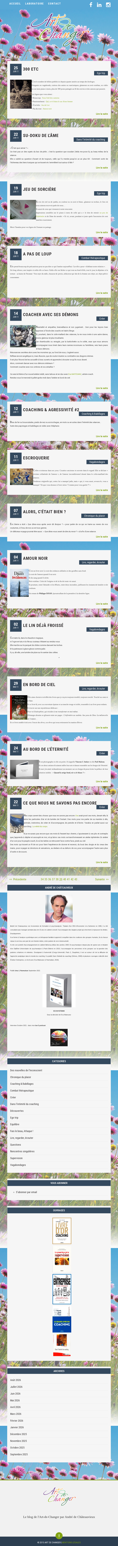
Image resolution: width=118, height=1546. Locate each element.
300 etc (31, 69)
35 (45, 879)
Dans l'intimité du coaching (91, 139)
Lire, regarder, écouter (93, 562)
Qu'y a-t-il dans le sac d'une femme (59, 101)
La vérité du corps (40, 826)
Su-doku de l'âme (41, 135)
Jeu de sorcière (39, 189)
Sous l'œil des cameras (50, 98)
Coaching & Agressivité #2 (51, 409)
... (39, 879)
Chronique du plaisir (94, 515)
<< (10, 879)
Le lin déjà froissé (43, 625)
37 (53, 879)
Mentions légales (71, 1542)
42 (72, 879)
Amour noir (47, 109)
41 (68, 879)
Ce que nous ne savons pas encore (60, 803)
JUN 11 (16, 69)
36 (49, 879)
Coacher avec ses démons (50, 314)
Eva (77, 816)
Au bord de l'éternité (45, 749)
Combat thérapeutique (93, 257)
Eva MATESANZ (74, 374)
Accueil (15, 3)
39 (60, 879)
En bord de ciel (39, 684)
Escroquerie (36, 457)
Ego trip (101, 73)
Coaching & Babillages (93, 413)
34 (42, 879)
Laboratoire (34, 3)
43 (75, 879)
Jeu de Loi (45, 105)
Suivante (100, 879)
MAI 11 (16, 684)
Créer (102, 318)
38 (57, 879)
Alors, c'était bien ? (44, 511)
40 (64, 879)
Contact (54, 3)
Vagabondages (97, 461)
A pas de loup (37, 253)
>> (107, 879)
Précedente (19, 879)
